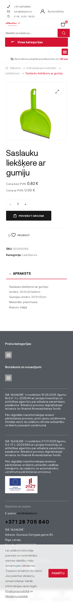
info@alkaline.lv (26, 513)
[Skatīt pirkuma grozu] (63, 23)
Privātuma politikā (17, 591)
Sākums (15, 68)
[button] (65, 52)
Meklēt (64, 33)
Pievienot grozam (31, 215)
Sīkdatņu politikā (16, 596)
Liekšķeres (12, 73)
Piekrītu (58, 573)
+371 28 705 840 (27, 522)
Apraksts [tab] (22, 273)
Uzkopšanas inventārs (41, 68)
